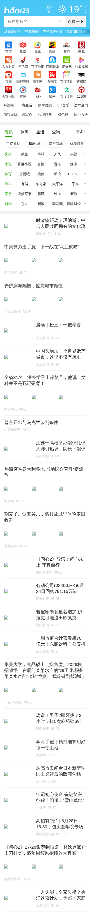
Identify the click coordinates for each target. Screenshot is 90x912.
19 (74, 9)
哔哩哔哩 (23, 81)
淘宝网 (37, 81)
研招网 (81, 81)
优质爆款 (77, 144)
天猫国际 (8, 96)
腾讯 (37, 51)
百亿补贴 (13, 144)
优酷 (23, 96)
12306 (81, 96)
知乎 (52, 96)
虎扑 (37, 96)
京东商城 (56, 144)
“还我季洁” (31, 32)
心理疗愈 (45, 115)
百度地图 (37, 66)
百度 (8, 51)
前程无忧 (11, 115)
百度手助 (66, 81)
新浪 (67, 51)
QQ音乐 (63, 105)
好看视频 (81, 66)
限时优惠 (45, 105)
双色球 (63, 115)
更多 (79, 132)
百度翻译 (52, 66)
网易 (81, 51)
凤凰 (23, 51)
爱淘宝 (52, 81)
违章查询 (81, 105)
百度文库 (66, 96)
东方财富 (8, 66)
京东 (8, 81)
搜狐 (52, 51)
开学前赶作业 (52, 32)
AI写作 (27, 115)
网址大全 (81, 115)
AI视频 (9, 105)
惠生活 (27, 105)
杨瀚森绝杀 (12, 32)
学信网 (23, 66)
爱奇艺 (67, 66)
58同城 (34, 144)
